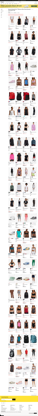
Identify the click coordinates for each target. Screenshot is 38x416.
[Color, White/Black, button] (31, 101)
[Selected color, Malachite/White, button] (30, 268)
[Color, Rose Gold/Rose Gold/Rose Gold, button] (10, 387)
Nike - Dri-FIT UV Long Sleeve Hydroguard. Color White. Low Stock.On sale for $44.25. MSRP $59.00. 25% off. (19, 190)
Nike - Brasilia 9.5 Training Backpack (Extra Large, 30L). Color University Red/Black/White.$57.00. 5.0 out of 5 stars (26, 99)
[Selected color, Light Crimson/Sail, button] (23, 358)
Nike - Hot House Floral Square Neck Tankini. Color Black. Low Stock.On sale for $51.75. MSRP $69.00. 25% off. (19, 174)
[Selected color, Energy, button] (16, 238)
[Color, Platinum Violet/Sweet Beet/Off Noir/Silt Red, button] (11, 238)
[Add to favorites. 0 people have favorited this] (14, 16)
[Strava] (4, 403)
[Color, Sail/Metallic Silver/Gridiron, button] (27, 253)
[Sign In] (35, 2)
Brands (29, 406)
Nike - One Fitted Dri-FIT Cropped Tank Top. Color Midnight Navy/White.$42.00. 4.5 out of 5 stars (19, 113)
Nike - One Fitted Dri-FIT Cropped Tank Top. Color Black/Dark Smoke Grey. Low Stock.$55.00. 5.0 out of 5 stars (11, 129)
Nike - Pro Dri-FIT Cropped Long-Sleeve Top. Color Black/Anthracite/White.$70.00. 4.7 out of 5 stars (19, 38)
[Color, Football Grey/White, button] (34, 223)
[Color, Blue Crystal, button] (31, 238)
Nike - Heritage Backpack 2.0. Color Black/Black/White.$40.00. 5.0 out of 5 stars (26, 341)
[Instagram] (1, 403)
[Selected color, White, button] (16, 192)
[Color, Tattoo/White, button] (18, 116)
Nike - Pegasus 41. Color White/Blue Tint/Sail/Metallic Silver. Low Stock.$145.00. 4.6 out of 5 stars (11, 236)
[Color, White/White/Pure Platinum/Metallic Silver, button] (9, 238)
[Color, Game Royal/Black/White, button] (9, 101)
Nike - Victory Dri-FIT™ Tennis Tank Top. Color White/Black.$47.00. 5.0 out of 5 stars (11, 113)
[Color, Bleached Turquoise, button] (17, 192)
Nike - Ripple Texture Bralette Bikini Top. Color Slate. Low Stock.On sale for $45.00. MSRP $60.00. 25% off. (19, 251)
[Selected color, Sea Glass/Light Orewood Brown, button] (8, 387)
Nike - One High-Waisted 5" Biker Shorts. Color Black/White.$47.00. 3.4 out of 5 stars (19, 266)
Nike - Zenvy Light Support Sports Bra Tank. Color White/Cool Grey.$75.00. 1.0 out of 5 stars (26, 174)
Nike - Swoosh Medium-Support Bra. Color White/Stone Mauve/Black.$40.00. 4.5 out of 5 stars (33, 370)
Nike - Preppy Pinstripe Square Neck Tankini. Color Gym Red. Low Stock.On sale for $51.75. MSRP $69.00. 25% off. (26, 312)
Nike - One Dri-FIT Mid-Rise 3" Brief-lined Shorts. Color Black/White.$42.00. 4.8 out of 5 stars (26, 385)
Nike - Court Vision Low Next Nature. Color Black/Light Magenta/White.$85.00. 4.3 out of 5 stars (33, 220)
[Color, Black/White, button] (24, 25)
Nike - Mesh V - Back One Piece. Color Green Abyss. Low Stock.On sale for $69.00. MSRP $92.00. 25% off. (19, 341)
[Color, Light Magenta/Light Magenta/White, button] (31, 253)
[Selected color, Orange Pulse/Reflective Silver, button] (30, 25)
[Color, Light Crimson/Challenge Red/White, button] (10, 268)
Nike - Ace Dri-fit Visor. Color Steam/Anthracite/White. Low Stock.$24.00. (11, 281)
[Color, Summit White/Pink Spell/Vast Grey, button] (32, 71)
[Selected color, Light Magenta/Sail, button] (8, 71)
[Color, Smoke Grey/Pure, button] (33, 253)
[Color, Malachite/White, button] (19, 116)
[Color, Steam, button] (31, 177)
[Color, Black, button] (20, 116)
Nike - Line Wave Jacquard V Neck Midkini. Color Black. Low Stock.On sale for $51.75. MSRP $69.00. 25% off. (19, 312)
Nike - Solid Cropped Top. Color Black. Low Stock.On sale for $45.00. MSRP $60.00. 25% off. (26, 129)
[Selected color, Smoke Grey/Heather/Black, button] (30, 101)
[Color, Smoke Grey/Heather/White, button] (24, 387)
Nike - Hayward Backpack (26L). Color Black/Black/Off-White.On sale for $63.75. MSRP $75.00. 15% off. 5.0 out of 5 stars (11, 355)
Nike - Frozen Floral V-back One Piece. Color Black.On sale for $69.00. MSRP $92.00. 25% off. (11, 341)
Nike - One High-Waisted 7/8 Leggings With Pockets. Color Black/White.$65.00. (26, 69)
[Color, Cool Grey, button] (32, 238)
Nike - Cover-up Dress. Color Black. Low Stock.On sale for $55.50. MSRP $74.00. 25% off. (11, 370)
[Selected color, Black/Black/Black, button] (16, 101)
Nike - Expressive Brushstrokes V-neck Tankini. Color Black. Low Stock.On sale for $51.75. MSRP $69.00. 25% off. (33, 312)
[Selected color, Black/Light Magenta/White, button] (30, 223)
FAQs (11, 406)
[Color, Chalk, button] (24, 238)
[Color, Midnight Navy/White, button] (24, 177)
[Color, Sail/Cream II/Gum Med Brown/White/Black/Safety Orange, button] (26, 253)
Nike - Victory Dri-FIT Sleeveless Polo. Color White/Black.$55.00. (33, 190)
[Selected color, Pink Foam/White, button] (8, 86)
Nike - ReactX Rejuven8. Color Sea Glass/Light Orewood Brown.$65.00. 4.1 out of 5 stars (11, 385)
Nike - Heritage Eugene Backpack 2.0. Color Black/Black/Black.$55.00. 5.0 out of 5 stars (19, 99)
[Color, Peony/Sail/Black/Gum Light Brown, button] (25, 253)
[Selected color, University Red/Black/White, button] (8, 101)
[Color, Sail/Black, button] (9, 71)
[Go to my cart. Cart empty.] (36, 2)
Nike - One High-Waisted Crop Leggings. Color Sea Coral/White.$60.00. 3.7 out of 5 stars (26, 220)
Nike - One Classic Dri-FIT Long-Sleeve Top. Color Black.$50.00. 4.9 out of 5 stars (26, 144)
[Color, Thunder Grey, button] (34, 253)
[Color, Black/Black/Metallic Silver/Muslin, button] (33, 71)
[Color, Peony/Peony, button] (13, 387)
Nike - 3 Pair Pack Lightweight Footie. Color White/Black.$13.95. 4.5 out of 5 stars (19, 355)
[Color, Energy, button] (24, 116)
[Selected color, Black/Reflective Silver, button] (16, 71)
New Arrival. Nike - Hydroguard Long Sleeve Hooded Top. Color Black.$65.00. (11, 144)
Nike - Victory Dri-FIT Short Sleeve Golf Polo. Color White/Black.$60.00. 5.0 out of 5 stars (26, 190)
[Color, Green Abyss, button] (23, 329)
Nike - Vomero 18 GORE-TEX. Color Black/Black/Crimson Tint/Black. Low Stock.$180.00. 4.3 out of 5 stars (19, 281)
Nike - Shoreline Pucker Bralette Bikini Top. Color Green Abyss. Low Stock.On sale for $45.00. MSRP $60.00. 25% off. (11, 251)
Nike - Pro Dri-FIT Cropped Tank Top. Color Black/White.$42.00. (33, 113)
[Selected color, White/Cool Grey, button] (23, 177)
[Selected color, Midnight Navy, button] (30, 387)
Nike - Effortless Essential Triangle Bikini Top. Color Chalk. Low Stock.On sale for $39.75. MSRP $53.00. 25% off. (19, 84)
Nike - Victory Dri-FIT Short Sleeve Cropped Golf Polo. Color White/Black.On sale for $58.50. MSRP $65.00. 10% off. (19, 205)
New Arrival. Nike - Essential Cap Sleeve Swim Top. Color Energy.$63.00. (19, 236)
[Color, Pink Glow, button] (18, 192)
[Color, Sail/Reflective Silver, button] (17, 71)
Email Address (3, 399)
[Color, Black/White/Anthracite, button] (12, 238)
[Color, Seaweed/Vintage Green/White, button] (17, 40)
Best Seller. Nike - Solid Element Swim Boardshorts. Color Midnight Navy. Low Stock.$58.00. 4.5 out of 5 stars (33, 385)
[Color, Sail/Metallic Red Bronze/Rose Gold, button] (32, 223)
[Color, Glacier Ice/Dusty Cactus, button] (11, 387)
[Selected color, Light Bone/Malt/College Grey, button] (30, 71)
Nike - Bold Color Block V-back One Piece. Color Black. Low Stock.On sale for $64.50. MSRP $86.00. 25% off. (26, 326)
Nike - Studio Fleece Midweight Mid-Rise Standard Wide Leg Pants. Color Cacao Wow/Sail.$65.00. (11, 297)
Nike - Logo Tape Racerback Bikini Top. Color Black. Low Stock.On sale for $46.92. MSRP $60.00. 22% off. (33, 236)
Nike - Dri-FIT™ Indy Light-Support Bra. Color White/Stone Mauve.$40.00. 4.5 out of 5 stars (33, 251)
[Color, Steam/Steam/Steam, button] (17, 101)
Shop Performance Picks (23, 0)
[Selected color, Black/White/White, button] (8, 268)
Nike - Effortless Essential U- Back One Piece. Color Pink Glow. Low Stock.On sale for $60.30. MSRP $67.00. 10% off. (19, 326)
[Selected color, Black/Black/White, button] (23, 344)
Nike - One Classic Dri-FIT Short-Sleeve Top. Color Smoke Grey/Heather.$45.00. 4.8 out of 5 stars (19, 144)
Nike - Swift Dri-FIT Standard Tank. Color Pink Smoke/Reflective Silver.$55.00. (26, 38)
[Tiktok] (3, 403)
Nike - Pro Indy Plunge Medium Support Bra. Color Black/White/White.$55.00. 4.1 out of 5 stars (11, 266)
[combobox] (12, 2)
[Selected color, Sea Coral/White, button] (23, 223)
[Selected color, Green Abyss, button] (8, 253)
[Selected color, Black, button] (16, 162)
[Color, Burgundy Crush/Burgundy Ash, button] (9, 131)
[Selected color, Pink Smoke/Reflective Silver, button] (23, 40)
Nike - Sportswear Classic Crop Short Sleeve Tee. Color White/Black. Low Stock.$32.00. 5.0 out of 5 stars (33, 174)
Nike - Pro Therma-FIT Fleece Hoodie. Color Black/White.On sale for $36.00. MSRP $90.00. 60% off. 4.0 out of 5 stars (26, 297)
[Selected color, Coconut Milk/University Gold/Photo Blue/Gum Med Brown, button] (23, 253)
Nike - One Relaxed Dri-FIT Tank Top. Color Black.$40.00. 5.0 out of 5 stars (19, 23)
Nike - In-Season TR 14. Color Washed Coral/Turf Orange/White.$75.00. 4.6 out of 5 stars (19, 385)
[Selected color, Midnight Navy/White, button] (16, 116)
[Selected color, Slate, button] (16, 253)
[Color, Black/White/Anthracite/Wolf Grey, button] (24, 268)
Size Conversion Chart (21, 406)
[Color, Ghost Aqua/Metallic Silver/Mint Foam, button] (13, 238)
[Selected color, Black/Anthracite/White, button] (16, 40)
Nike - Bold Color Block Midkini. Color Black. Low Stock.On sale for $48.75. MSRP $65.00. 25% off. (11, 312)
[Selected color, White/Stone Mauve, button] (30, 253)
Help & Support (35, 3)
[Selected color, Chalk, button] (16, 86)
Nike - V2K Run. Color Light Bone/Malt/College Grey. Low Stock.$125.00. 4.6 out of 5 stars (33, 69)
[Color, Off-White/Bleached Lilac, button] (9, 86)
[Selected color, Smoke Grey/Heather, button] (16, 223)
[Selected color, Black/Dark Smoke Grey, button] (8, 131)
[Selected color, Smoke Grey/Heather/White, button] (23, 25)
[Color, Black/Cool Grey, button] (25, 177)
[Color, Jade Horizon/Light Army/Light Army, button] (11, 358)
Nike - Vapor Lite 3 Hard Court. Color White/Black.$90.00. (26, 370)
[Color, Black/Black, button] (32, 101)
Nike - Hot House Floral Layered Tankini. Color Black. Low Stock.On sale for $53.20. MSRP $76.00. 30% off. (11, 326)
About (2, 406)
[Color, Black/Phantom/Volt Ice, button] (25, 268)
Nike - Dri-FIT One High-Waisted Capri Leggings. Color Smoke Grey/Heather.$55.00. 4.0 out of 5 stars (19, 220)
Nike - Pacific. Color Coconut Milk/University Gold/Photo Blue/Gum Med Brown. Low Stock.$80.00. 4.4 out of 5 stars (26, 251)
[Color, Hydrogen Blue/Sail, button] (24, 358)
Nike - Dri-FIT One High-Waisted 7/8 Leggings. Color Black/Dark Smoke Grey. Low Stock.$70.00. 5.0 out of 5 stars (33, 355)
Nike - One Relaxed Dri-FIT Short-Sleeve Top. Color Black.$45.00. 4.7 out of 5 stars (11, 53)
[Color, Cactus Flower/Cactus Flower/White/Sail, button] (33, 223)
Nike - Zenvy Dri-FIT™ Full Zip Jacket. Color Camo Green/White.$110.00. (11, 190)
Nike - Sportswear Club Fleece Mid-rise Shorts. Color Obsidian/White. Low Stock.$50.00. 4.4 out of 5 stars (33, 281)
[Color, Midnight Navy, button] (17, 116)
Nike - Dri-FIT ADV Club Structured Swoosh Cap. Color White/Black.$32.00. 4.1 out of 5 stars (11, 220)
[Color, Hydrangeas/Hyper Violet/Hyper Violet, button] (9, 358)
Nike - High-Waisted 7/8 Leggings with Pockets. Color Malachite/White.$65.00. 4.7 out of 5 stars (33, 266)
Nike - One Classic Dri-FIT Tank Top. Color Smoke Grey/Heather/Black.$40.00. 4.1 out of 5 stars (33, 99)
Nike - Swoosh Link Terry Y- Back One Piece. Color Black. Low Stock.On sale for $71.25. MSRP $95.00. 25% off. (33, 326)
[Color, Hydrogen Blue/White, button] (24, 192)
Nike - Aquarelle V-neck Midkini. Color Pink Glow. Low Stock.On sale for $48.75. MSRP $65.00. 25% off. (33, 84)
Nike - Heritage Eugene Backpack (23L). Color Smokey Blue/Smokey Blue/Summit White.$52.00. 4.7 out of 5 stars (33, 341)
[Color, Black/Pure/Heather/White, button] (9, 207)
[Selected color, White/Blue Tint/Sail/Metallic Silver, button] (8, 238)
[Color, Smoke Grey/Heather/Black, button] (32, 268)
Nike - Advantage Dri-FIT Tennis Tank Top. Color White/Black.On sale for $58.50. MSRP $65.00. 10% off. (19, 129)
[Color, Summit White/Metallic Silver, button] (31, 71)
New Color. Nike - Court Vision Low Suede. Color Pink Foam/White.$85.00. (11, 84)
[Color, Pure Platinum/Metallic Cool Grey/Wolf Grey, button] (34, 71)
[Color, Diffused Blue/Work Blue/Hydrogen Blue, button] (10, 358)
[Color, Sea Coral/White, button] (17, 268)
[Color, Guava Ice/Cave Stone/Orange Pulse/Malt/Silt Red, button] (10, 238)
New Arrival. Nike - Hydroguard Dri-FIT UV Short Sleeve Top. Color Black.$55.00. (19, 159)
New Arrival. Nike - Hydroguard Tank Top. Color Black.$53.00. (26, 113)
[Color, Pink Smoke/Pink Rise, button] (12, 387)
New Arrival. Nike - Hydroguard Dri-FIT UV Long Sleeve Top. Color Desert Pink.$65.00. (11, 159)
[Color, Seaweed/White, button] (24, 299)
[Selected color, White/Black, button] (16, 131)
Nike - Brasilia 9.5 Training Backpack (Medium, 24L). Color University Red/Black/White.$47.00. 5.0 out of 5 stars (11, 99)
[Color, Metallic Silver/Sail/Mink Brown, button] (24, 253)
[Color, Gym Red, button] (10, 253)
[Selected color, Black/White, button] (8, 207)
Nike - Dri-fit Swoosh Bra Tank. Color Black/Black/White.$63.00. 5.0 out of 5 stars (33, 38)
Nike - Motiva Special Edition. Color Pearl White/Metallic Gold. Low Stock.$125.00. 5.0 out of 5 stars (26, 281)
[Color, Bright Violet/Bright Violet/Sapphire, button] (9, 387)
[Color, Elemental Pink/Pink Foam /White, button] (9, 268)
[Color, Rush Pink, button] (31, 268)
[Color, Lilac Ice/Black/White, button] (24, 101)
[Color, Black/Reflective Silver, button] (32, 25)
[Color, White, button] (23, 116)
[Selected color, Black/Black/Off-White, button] (8, 358)
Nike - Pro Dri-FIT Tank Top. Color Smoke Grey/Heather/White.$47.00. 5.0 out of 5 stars (26, 23)
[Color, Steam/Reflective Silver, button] (31, 25)
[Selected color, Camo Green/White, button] (8, 192)
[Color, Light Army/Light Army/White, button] (24, 344)
